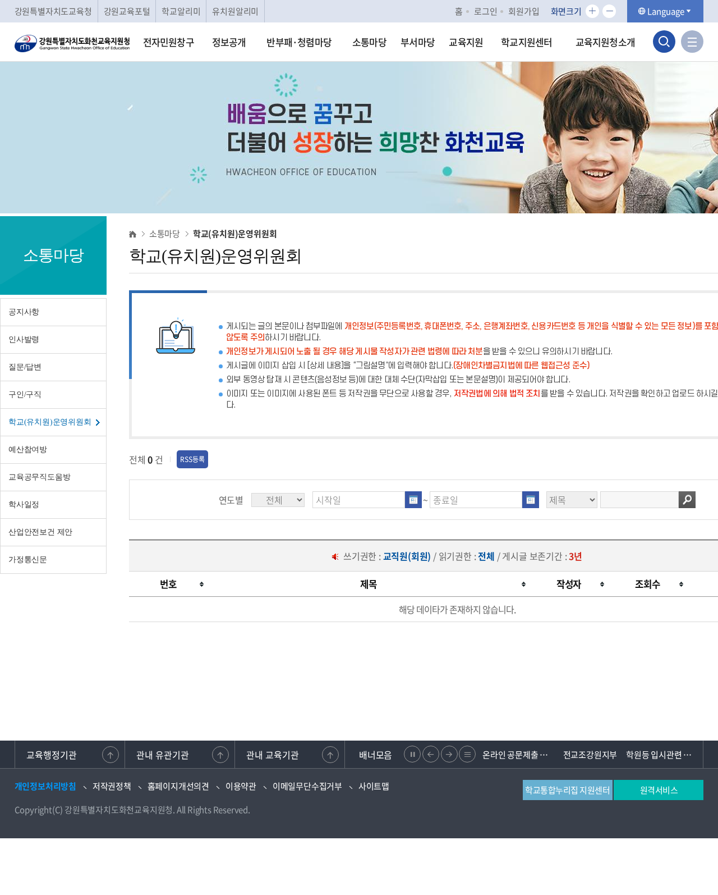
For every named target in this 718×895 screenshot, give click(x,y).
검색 (687, 499)
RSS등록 (192, 459)
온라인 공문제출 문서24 (518, 754)
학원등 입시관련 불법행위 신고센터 (662, 754)
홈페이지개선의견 (178, 786)
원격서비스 (659, 790)
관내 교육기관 (272, 754)
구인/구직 (25, 394)
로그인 (485, 11)
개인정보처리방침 (45, 786)
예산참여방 (27, 449)
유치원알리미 (235, 11)
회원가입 (523, 11)
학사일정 (23, 504)
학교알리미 (181, 11)
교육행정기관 (51, 754)
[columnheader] (168, 584)
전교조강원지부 (590, 754)
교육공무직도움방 (39, 477)
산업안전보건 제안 (40, 532)
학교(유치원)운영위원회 (49, 422)
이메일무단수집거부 (307, 786)
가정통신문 (27, 559)
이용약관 (240, 786)
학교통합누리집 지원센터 (567, 790)
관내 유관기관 (162, 754)
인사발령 (23, 339)
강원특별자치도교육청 (53, 11)
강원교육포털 (127, 11)
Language (665, 11)
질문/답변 (25, 367)
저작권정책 (112, 786)
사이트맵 (373, 786)
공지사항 (23, 312)
